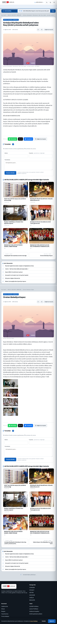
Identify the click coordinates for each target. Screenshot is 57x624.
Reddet (44, 621)
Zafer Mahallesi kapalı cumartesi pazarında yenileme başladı (34, 11)
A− (38, 29)
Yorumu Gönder (10, 172)
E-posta (36, 153)
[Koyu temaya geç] (50, 2)
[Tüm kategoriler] (54, 2)
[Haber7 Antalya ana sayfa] (8, 2)
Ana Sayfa (3, 15)
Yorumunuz (7, 159)
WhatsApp (13, 139)
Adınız (6, 153)
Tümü (53, 11)
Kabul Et (52, 621)
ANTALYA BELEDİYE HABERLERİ (14, 15)
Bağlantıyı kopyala (49, 29)
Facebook (29, 139)
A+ (41, 29)
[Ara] (46, 2)
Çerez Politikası (33, 621)
